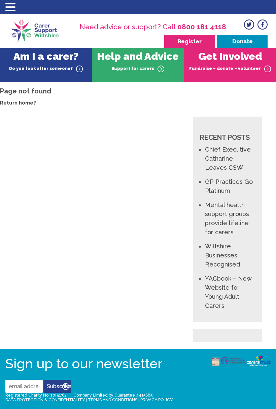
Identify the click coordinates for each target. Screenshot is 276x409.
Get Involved (225, 60)
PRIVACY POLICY (156, 400)
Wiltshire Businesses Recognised (222, 255)
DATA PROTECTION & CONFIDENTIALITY (45, 400)
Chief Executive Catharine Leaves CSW (228, 158)
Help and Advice (138, 60)
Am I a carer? (43, 60)
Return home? (18, 103)
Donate (242, 41)
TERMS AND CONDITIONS (112, 400)
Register (190, 41)
